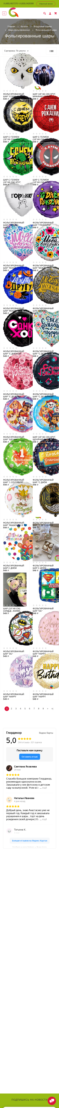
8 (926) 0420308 (27, 3)
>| (52, 709)
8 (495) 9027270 (11, 3)
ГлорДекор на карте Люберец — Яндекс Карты (29, 846)
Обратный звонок (46, 4)
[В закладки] (26, 59)
